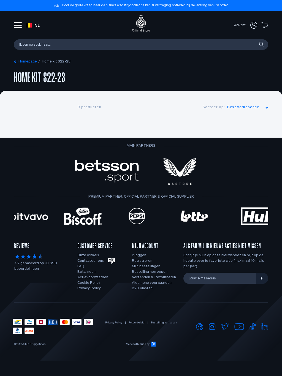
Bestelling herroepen (149, 272)
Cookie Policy (88, 283)
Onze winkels (88, 255)
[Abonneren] (262, 278)
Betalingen (86, 272)
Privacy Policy (89, 288)
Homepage (27, 61)
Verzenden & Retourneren (154, 277)
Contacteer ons (90, 261)
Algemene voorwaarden (152, 283)
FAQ (80, 266)
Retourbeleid (137, 322)
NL (37, 25)
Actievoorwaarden (92, 277)
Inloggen (139, 255)
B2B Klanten (142, 288)
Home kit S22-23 (56, 61)
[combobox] (33, 25)
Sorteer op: (214, 107)
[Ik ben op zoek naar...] (261, 44)
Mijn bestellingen (146, 266)
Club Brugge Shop (34, 344)
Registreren (142, 261)
